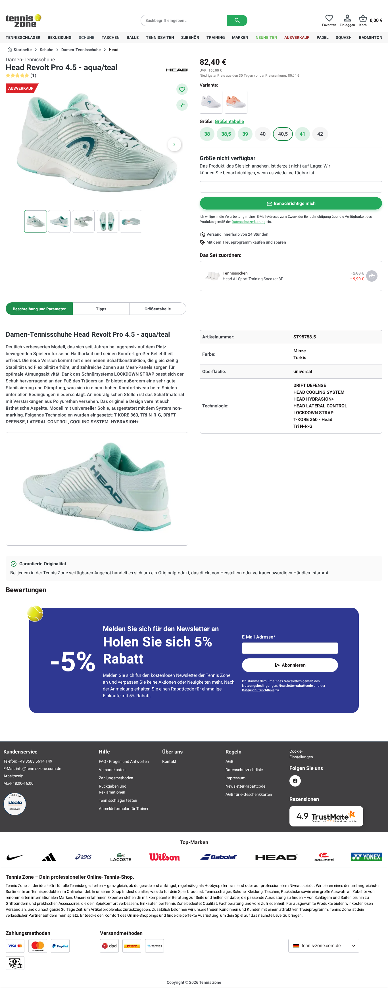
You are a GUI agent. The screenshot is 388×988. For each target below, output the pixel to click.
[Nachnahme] (15, 963)
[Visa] (15, 946)
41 (302, 134)
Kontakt (169, 761)
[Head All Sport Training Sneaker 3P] (212, 275)
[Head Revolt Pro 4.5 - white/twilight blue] (211, 102)
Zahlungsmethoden (116, 778)
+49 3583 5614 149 (42, 4)
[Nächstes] (174, 144)
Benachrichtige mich (295, 203)
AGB (229, 761)
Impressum (235, 778)
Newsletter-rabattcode (296, 686)
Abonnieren (294, 665)
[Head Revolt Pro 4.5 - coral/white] (236, 102)
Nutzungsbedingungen (259, 686)
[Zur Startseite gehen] (23, 20)
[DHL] (131, 946)
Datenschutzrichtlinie (258, 690)
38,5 (226, 134)
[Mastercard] (37, 946)
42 (322, 135)
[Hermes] (154, 946)
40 (265, 135)
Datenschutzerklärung (249, 222)
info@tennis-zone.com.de (38, 768)
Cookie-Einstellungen (295, 754)
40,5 (285, 135)
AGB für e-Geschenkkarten (249, 794)
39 (245, 134)
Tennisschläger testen (118, 800)
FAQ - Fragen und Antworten (124, 761)
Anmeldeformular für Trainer (124, 808)
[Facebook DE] (295, 781)
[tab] (39, 308)
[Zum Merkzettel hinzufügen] (182, 89)
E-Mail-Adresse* (258, 637)
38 (207, 134)
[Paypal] (60, 946)
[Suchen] (237, 20)
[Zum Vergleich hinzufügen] (182, 105)
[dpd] (109, 946)
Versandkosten (112, 769)
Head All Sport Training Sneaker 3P (253, 279)
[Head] (177, 69)
